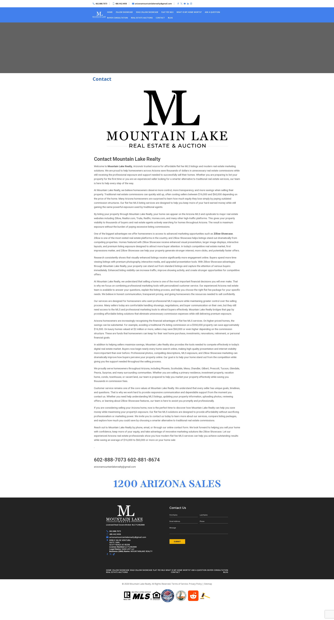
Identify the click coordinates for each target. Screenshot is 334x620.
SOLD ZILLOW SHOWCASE (147, 12)
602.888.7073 (101, 3)
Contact (160, 17)
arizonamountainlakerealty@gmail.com (153, 3)
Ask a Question (212, 12)
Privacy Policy (195, 583)
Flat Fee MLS (167, 12)
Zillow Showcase (124, 12)
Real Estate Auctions (142, 17)
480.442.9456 (121, 3)
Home (110, 12)
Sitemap (208, 583)
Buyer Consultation (117, 17)
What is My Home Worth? (189, 12)
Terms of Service (179, 583)
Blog (170, 17)
